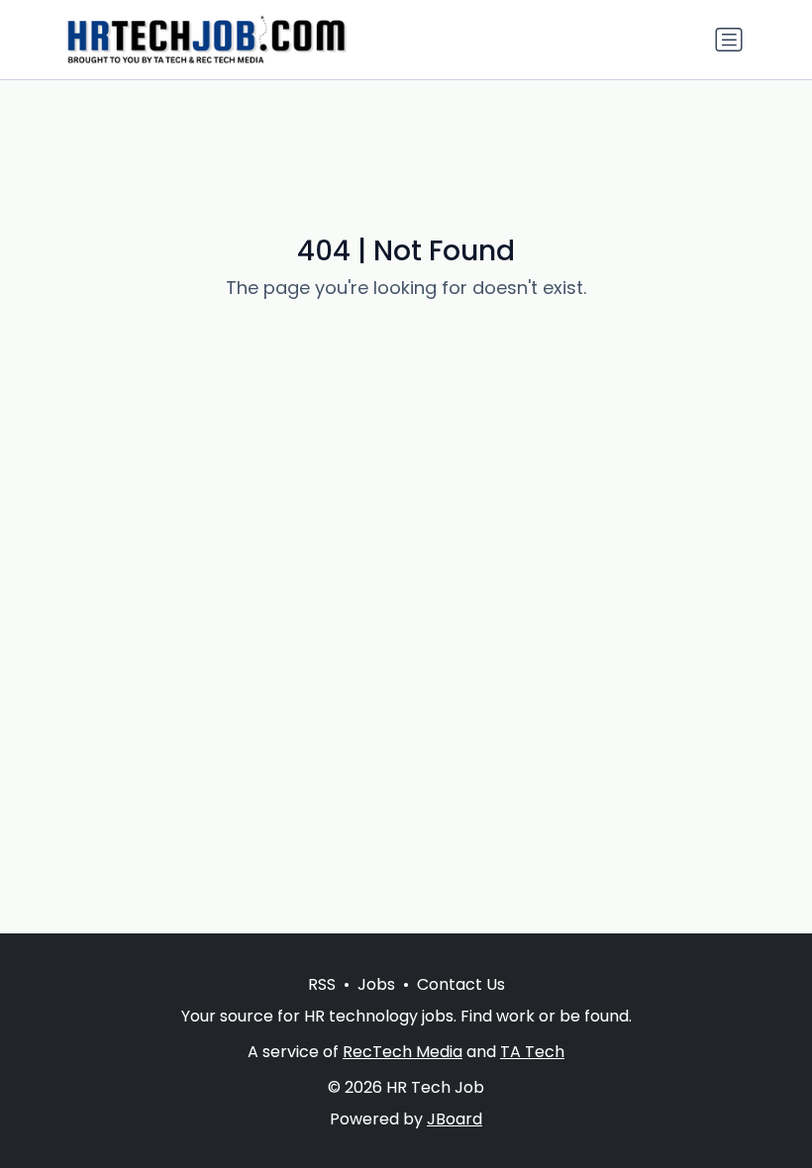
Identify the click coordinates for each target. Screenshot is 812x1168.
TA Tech (532, 1051)
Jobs (376, 984)
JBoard (454, 1119)
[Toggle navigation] (729, 39)
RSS (322, 984)
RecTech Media (402, 1051)
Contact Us (461, 984)
